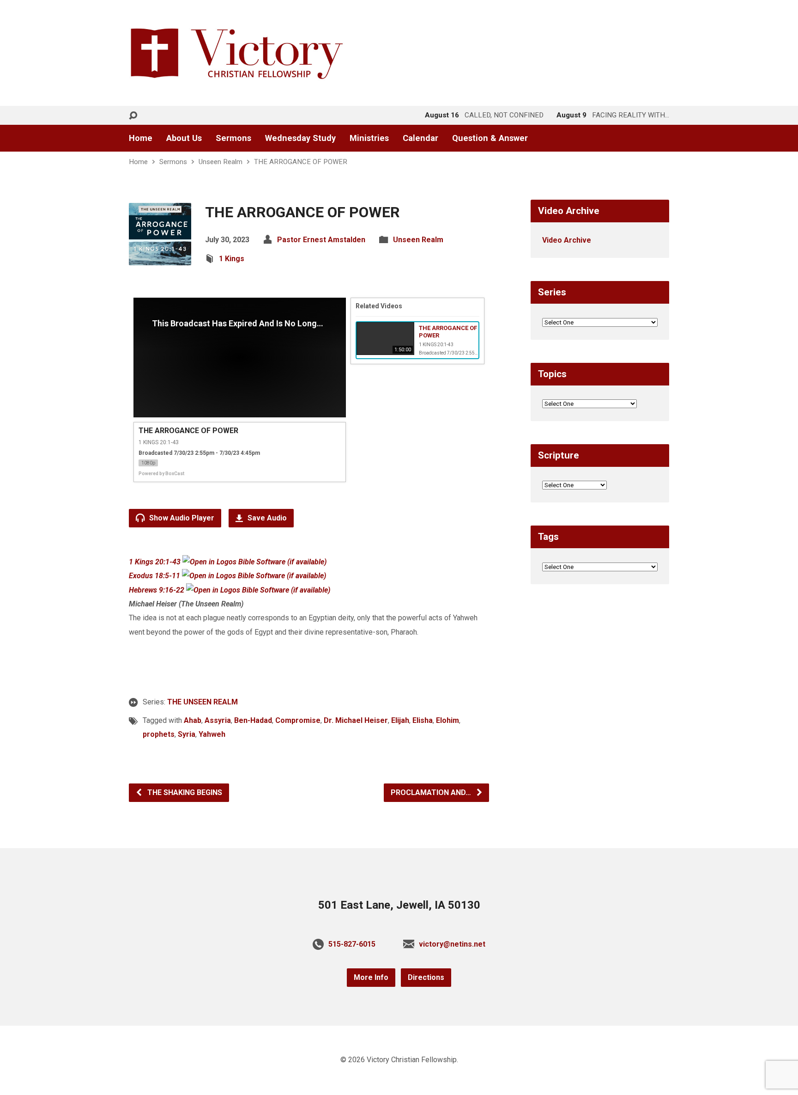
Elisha (422, 720)
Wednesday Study (300, 138)
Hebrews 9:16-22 (156, 590)
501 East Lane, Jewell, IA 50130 (399, 905)
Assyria (218, 720)
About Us (184, 138)
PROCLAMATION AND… (432, 792)
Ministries (369, 138)
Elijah (400, 720)
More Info (371, 977)
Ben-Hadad (253, 720)
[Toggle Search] (133, 115)
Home (140, 138)
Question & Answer (490, 138)
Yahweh (212, 734)
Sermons (233, 138)
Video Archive (566, 240)
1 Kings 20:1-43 (155, 561)
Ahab (192, 720)
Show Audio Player (180, 518)
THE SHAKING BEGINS (183, 792)
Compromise (297, 720)
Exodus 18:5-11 (154, 575)
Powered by (161, 473)
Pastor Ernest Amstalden (321, 239)
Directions (426, 977)
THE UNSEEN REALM (202, 701)
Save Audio (266, 518)
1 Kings (231, 258)
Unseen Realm (220, 162)
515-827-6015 (351, 944)
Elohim (447, 720)
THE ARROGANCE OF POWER (300, 162)
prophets (159, 734)
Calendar (420, 138)
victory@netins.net (452, 944)
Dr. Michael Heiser (356, 720)
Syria (186, 734)
